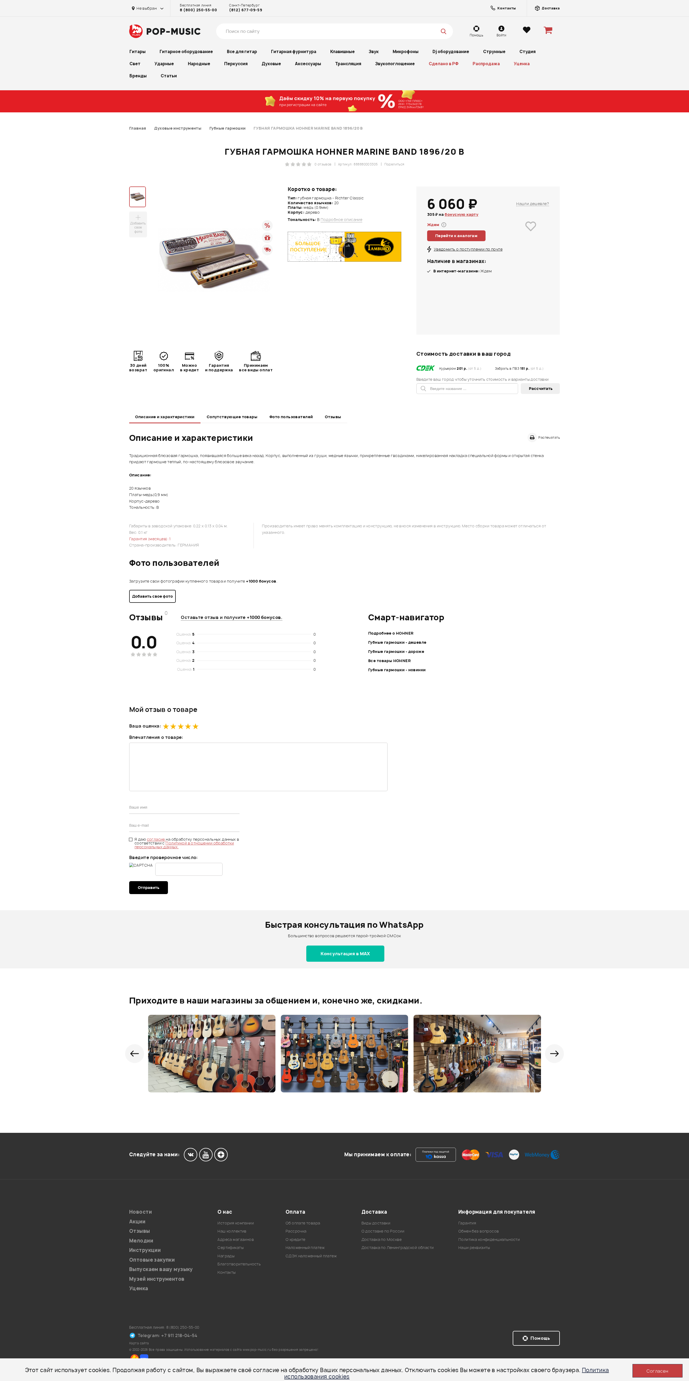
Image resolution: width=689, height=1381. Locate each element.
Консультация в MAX (345, 954)
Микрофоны (406, 51)
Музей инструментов (157, 1279)
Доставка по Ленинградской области (397, 1247)
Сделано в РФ (444, 64)
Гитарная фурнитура (293, 51)
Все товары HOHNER (389, 660)
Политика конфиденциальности (489, 1239)
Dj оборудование (451, 51)
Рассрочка (296, 1231)
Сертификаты (230, 1247)
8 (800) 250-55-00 (198, 10)
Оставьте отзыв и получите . (231, 617)
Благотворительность (239, 1263)
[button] (134, 1054)
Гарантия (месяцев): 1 (150, 538)
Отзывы (333, 416)
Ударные (164, 64)
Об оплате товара (303, 1223)
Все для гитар (242, 51)
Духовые (271, 64)
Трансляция (348, 64)
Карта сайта (139, 1343)
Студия (527, 51)
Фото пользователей (291, 416)
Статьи (169, 76)
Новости (140, 1212)
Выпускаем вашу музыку (161, 1269)
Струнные (494, 51)
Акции (137, 1221)
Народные (199, 64)
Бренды (138, 76)
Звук (374, 51)
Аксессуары (308, 64)
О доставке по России (382, 1231)
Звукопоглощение (395, 64)
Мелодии (141, 1240)
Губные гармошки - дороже (396, 651)
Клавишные (342, 51)
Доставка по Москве (381, 1239)
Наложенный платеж (305, 1247)
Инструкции (145, 1250)
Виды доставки (375, 1223)
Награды (225, 1255)
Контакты (226, 1272)
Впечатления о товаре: (156, 737)
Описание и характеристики (165, 416)
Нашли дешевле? (532, 203)
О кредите (295, 1239)
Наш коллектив (231, 1231)
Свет (134, 64)
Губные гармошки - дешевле (397, 642)
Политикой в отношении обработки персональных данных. (184, 844)
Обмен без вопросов (478, 1231)
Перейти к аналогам (456, 235)
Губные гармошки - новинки (397, 669)
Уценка (522, 64)
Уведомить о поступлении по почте (468, 249)
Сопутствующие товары (232, 416)
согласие (156, 839)
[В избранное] (530, 234)
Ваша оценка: (145, 726)
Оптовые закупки (152, 1260)
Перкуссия (236, 64)
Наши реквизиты (474, 1247)
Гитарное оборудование (186, 51)
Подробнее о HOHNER (391, 633)
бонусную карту (461, 214)
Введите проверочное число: (163, 857)
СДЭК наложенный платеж (311, 1255)
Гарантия (467, 1223)
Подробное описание (342, 219)
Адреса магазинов (235, 1239)
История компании (235, 1223)
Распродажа (486, 64)
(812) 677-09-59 (245, 10)
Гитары (137, 51)
